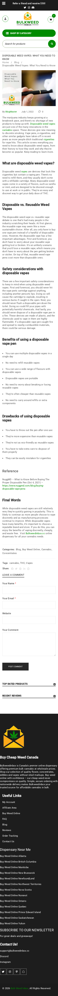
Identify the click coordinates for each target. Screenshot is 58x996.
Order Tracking (10, 835)
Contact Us (8, 841)
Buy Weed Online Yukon (12, 923)
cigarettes (49, 139)
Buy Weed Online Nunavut (13, 895)
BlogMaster (11, 111)
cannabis (7, 130)
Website (6, 613)
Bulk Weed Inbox (19, 988)
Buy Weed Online (31, 549)
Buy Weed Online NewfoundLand (17, 878)
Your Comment (10, 630)
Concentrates (9, 553)
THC (22, 563)
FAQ (4, 819)
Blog (16, 62)
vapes (24, 171)
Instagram (5, 962)
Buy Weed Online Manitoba (14, 867)
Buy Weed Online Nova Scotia (16, 889)
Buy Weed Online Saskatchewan (17, 917)
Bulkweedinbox (37, 784)
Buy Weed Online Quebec (13, 906)
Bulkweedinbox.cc (35, 533)
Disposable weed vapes (42, 123)
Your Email (9, 598)
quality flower (31, 771)
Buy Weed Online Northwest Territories (20, 884)
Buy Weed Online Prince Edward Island (20, 912)
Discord (4, 956)
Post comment (15, 667)
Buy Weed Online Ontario (13, 901)
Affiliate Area (9, 807)
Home (5, 62)
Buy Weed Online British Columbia (18, 861)
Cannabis (46, 549)
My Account (8, 802)
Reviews (6, 830)
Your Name (9, 583)
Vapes (29, 563)
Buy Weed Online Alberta (13, 856)
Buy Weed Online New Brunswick (17, 873)
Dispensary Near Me (15, 850)
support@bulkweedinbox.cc (14, 950)
